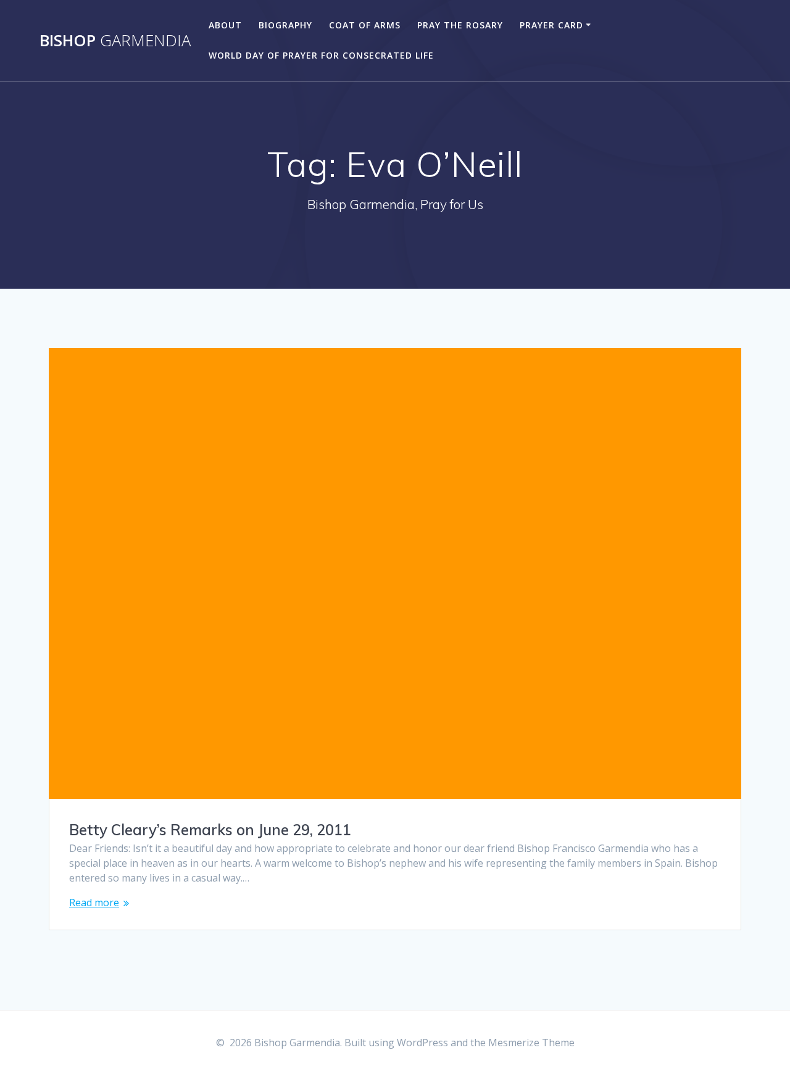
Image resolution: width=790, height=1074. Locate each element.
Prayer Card (551, 25)
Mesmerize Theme (531, 1042)
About (225, 25)
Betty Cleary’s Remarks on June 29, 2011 (210, 829)
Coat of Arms (365, 25)
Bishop (115, 41)
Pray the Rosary (460, 25)
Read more (94, 902)
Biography (285, 25)
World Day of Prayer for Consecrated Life (321, 55)
